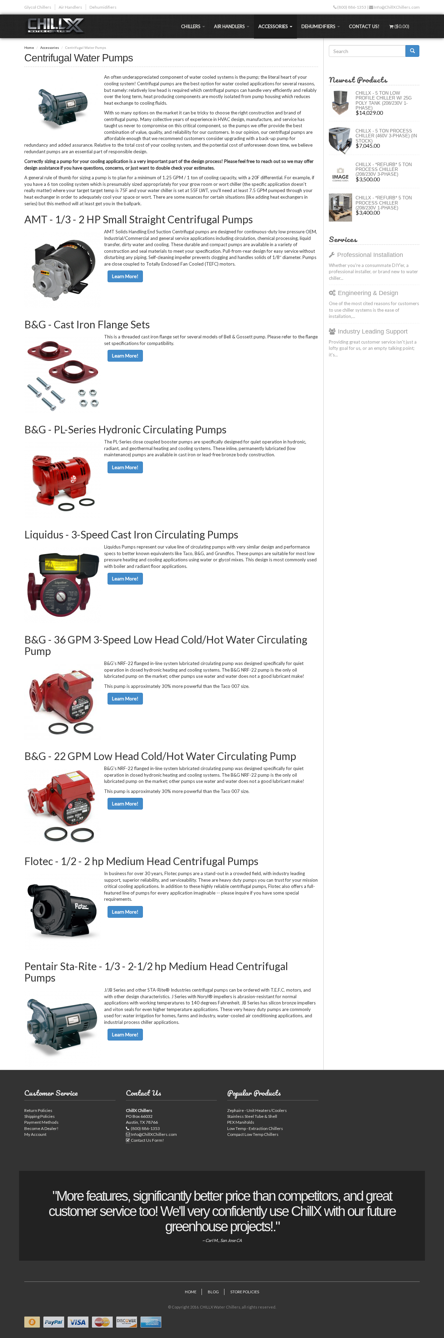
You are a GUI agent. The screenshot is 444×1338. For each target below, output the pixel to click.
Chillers (191, 26)
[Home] (57, 26)
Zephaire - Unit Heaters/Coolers (257, 1110)
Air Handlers (70, 7)
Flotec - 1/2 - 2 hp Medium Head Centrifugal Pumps (141, 861)
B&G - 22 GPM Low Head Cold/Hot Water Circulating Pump (160, 756)
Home (29, 47)
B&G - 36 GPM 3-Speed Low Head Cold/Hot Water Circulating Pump (165, 645)
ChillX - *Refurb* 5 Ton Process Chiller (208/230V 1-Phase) (384, 202)
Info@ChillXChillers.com (396, 7)
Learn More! (125, 276)
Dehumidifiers (103, 7)
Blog (213, 1291)
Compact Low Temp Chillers (253, 1134)
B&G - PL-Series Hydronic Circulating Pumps (125, 429)
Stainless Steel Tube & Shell (252, 1116)
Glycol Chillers (37, 7)
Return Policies (38, 1110)
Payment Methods (41, 1122)
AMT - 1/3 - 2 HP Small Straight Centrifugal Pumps (138, 219)
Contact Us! (364, 26)
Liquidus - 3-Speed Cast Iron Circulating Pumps (131, 534)
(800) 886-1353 (351, 7)
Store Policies (244, 1291)
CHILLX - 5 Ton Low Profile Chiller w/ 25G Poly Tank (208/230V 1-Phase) (384, 100)
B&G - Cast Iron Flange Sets (87, 324)
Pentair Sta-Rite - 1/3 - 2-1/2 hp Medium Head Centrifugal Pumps (156, 972)
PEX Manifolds (240, 1122)
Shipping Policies (39, 1116)
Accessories (273, 26)
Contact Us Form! (147, 1140)
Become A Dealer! (41, 1128)
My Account (35, 1134)
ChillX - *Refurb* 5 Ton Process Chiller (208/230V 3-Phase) (384, 169)
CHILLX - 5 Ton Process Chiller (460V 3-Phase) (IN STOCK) (386, 136)
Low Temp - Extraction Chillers (255, 1128)
